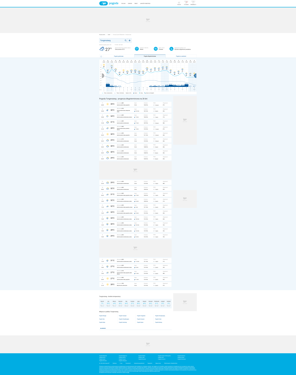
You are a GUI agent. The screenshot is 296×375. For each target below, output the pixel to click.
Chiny (109, 34)
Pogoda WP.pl (102, 34)
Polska (123, 3)
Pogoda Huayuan (140, 319)
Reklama (115, 363)
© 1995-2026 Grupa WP (104, 363)
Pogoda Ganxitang (123, 322)
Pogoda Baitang (158, 322)
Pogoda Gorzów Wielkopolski (164, 355)
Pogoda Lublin (141, 357)
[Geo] (130, 40)
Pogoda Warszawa (182, 359)
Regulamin (150, 363)
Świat (136, 3)
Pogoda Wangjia (102, 315)
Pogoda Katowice (181, 355)
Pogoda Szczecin (161, 359)
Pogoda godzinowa (118, 56)
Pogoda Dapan (140, 322)
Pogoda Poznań (122, 359)
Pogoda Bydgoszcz (123, 355)
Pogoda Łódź (161, 357)
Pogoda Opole (102, 359)
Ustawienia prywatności (139, 363)
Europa (130, 3)
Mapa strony (158, 363)
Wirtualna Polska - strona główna (103, 3)
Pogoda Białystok (103, 355)
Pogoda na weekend (181, 56)
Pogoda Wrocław (103, 360)
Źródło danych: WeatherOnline (170, 363)
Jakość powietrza (145, 3)
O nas (121, 363)
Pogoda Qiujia (102, 322)
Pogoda (113, 3)
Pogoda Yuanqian (122, 315)
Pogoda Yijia (102, 319)
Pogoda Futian (158, 319)
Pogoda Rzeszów (142, 359)
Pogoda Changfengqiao (124, 319)
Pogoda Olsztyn (181, 357)
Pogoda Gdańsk (141, 355)
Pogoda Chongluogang (160, 315)
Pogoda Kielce (102, 357)
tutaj (128, 372)
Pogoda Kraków (122, 357)
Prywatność (128, 363)
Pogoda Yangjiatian (141, 315)
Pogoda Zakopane (123, 360)
